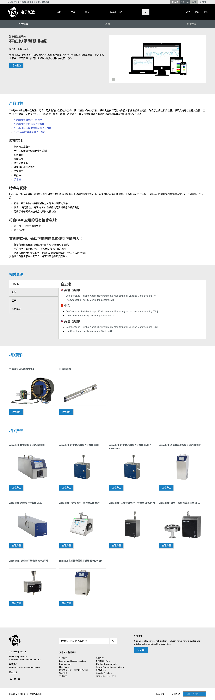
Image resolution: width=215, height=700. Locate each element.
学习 (87, 12)
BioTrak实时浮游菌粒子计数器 (29, 132)
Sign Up (141, 650)
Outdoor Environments (106, 664)
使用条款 (176, 694)
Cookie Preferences (194, 694)
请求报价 (16, 65)
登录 (204, 2)
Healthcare (64, 667)
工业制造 (63, 676)
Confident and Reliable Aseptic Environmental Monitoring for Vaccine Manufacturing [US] (112, 327)
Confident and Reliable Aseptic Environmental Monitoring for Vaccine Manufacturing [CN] (112, 311)
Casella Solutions (104, 673)
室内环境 (63, 673)
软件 (188, 12)
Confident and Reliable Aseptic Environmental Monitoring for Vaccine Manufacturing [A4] (111, 296)
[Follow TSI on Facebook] (11, 679)
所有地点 (13, 672)
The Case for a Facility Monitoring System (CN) (90, 315)
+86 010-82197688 (19, 2)
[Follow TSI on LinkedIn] (15, 679)
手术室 (17, 179)
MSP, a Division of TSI (106, 676)
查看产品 (16, 487)
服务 (197, 12)
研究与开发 (101, 670)
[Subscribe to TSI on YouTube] (19, 679)
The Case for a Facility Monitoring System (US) (90, 331)
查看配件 (16, 412)
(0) (195, 2)
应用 (59, 12)
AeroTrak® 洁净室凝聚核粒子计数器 (32, 128)
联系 (206, 12)
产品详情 (23, 24)
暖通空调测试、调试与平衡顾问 (73, 670)
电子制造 (28, 12)
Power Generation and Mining (110, 667)
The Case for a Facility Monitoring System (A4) (90, 300)
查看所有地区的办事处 (39, 2)
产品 (73, 12)
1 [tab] (113, 79)
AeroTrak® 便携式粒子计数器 (29, 124)
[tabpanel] (157, 59)
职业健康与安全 (103, 661)
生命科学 (100, 658)
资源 (107, 24)
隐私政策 (160, 694)
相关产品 (191, 24)
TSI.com (185, 2)
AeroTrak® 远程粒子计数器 (28, 120)
